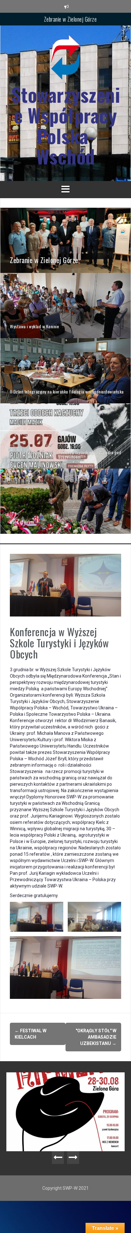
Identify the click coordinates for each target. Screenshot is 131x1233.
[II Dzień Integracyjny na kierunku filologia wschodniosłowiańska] (65, 370)
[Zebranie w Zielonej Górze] (65, 239)
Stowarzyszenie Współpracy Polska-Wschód (65, 125)
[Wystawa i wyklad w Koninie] (65, 305)
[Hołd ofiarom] (65, 500)
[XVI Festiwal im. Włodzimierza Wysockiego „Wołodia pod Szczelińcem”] (65, 435)
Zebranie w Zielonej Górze (70, 19)
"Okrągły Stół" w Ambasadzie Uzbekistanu (96, 1037)
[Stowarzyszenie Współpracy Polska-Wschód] (65, 59)
